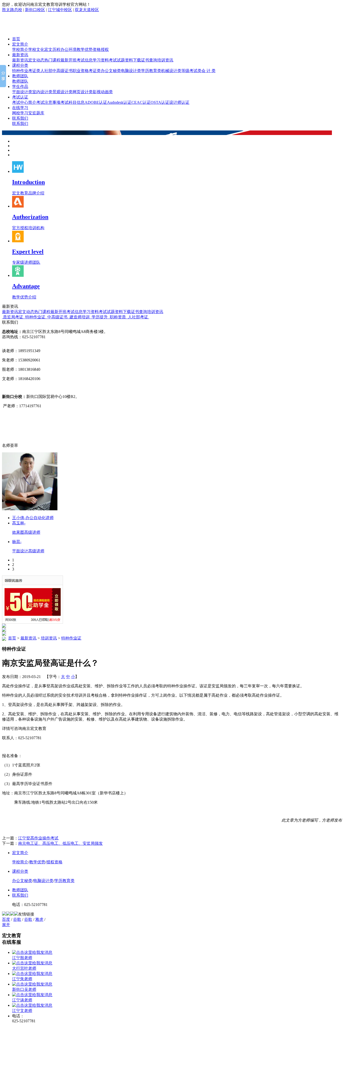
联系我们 (20, 118)
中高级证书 (57, 317)
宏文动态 (36, 60)
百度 (6, 919)
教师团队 (20, 76)
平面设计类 (22, 92)
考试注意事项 (48, 102)
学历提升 (100, 317)
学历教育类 (151, 71)
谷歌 (17, 919)
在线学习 (20, 108)
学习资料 (101, 60)
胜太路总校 (12, 10)
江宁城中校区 (60, 10)
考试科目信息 (72, 102)
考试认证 (20, 97)
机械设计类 (171, 71)
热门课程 (52, 60)
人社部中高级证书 (56, 71)
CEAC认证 (141, 102)
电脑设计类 (131, 71)
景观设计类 (62, 92)
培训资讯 (165, 60)
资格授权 (101, 49)
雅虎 (39, 919)
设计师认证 (179, 102)
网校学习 (20, 113)
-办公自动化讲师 (33, 518)
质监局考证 (13, 317)
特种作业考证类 (26, 71)
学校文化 (36, 49)
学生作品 (20, 86)
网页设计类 (83, 92)
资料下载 (133, 60)
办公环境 (68, 49)
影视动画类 (103, 92)
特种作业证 (35, 317)
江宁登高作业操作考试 (38, 838)
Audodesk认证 (119, 102)
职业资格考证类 (87, 71)
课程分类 (20, 65)
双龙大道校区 (87, 10)
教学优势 (85, 49)
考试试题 (117, 60)
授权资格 (54, 862)
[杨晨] (29, 509)
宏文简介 (20, 44)
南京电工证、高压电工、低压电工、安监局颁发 (60, 843)
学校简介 (20, 49)
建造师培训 (79, 317)
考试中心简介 (24, 102)
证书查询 (149, 60)
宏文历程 (52, 49)
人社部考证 (138, 317)
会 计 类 (208, 71)
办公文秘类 (111, 71)
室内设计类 (42, 92)
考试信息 (85, 60)
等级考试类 (191, 71)
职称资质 (118, 317)
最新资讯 (20, 55)
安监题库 (36, 113)
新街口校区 (35, 10)
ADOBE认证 (96, 102)
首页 (16, 39)
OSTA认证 (160, 102)
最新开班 (68, 60)
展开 (6, 925)
